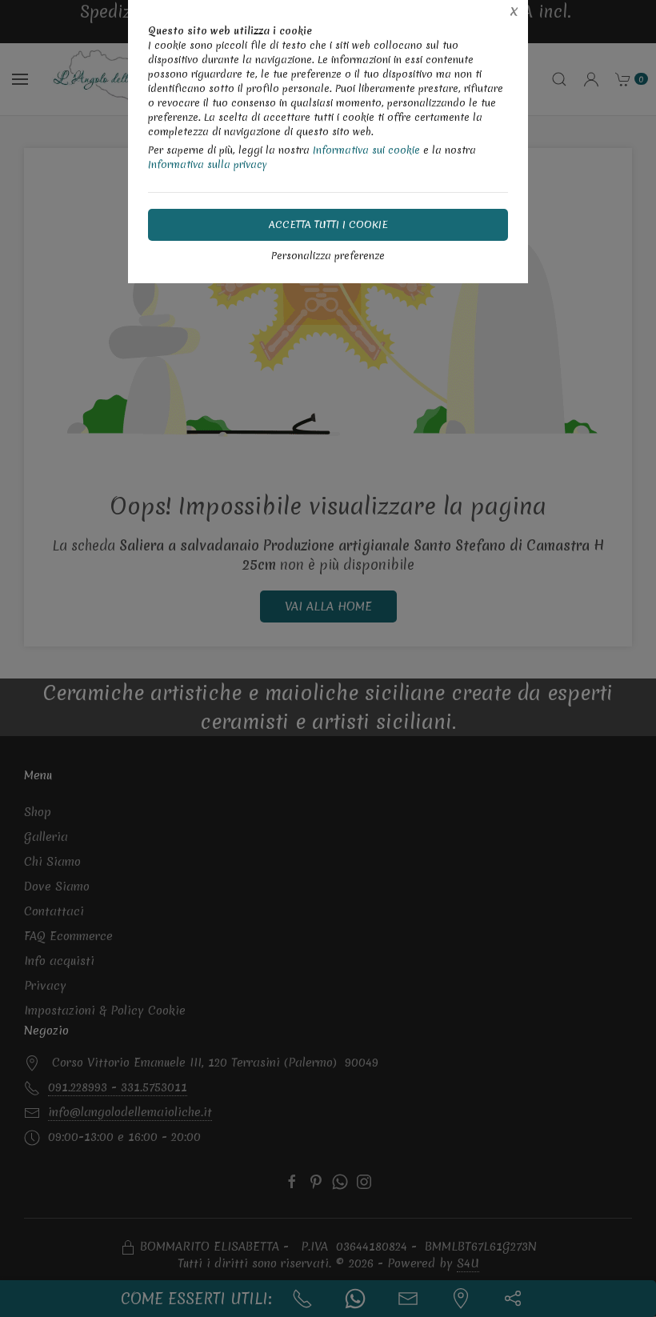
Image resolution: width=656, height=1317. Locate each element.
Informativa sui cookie (366, 150)
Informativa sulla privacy (207, 164)
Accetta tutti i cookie (328, 224)
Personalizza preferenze (328, 255)
